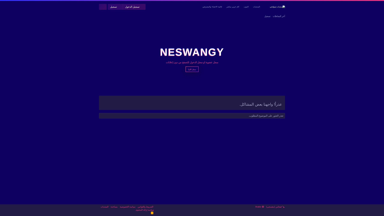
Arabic (258, 207)
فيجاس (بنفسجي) (274, 207)
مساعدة (114, 207)
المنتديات (256, 7)
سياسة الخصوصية (127, 207)
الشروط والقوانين (145, 207)
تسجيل (267, 16)
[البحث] (103, 7)
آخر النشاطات (279, 16)
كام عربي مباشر (232, 7)
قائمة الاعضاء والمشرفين (212, 7)
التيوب (246, 7)
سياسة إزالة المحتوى (145, 210)
